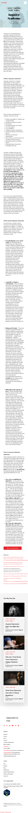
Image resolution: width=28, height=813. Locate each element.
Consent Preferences (5, 812)
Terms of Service (18, 805)
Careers (5, 740)
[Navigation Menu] (25, 2)
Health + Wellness (14, 10)
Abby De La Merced (14, 22)
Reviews (5, 766)
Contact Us (6, 746)
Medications (6, 770)
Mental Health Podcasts (9, 772)
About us (5, 734)
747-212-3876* (7, 748)
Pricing (5, 736)
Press (5, 738)
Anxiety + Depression (14, 8)
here (22, 750)
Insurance (6, 776)
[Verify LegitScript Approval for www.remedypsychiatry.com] (7, 797)
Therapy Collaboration (9, 742)
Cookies (5, 806)
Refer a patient (7, 744)
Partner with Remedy (8, 774)
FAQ (4, 764)
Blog (5, 768)
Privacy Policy (11, 805)
